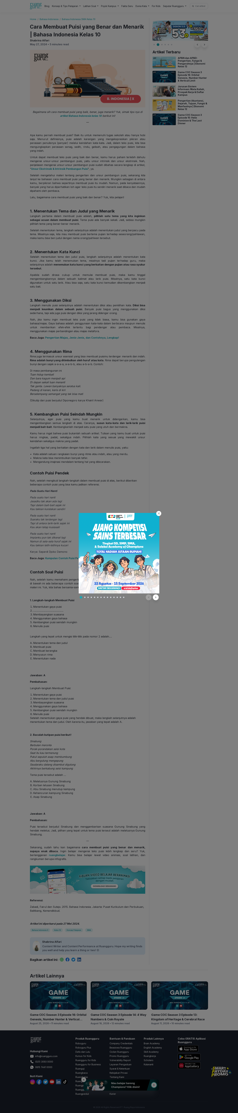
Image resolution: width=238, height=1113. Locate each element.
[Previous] (149, 597)
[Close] (158, 513)
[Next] (156, 597)
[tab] (81, 597)
